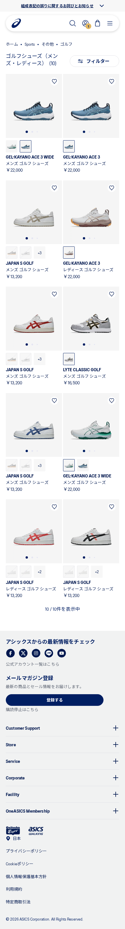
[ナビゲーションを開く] (110, 23)
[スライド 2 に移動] (32, 132)
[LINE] (48, 653)
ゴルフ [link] (66, 44)
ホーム (12, 44)
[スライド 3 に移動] (37, 131)
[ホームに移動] (16, 23)
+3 (40, 252)
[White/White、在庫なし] (11, 572)
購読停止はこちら (22, 709)
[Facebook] (10, 653)
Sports (30, 44)
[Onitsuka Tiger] (13, 830)
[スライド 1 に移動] (27, 132)
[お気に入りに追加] (54, 81)
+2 (40, 571)
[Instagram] (36, 653)
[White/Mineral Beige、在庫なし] (25, 572)
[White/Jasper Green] (11, 146)
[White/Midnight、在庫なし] (25, 252)
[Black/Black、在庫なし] (11, 252)
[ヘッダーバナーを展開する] (101, 5)
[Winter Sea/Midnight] (25, 146)
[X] (23, 653)
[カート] (97, 23)
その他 (48, 44)
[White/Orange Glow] (69, 252)
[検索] (72, 23)
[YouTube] (61, 653)
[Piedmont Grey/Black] (69, 359)
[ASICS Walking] (35, 831)
